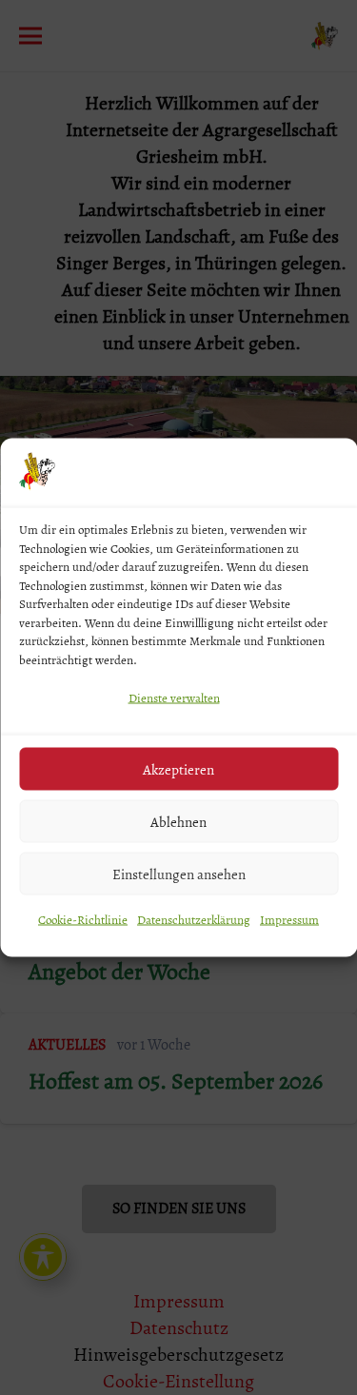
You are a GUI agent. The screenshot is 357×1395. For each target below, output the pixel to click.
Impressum (289, 920)
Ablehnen (178, 821)
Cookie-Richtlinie (83, 920)
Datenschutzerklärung (193, 920)
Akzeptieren (178, 768)
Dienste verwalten (174, 698)
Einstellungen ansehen (179, 873)
